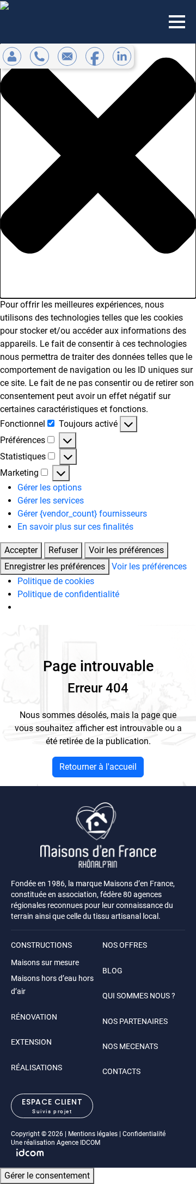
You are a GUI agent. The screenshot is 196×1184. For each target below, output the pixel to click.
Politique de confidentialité (68, 594)
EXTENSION (31, 1042)
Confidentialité (144, 1134)
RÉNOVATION (34, 1017)
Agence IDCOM (78, 1142)
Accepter (21, 550)
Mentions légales (93, 1134)
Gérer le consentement (47, 1175)
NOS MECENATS (130, 1046)
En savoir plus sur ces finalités (75, 527)
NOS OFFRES (124, 945)
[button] (98, 155)
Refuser (63, 550)
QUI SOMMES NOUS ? (138, 995)
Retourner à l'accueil (98, 767)
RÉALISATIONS (36, 1067)
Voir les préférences (126, 550)
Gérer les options (49, 487)
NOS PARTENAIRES (135, 1021)
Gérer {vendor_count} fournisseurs (82, 513)
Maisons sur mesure (45, 962)
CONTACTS (121, 1071)
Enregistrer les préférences (54, 566)
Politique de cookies (55, 581)
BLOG (112, 970)
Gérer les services (50, 500)
